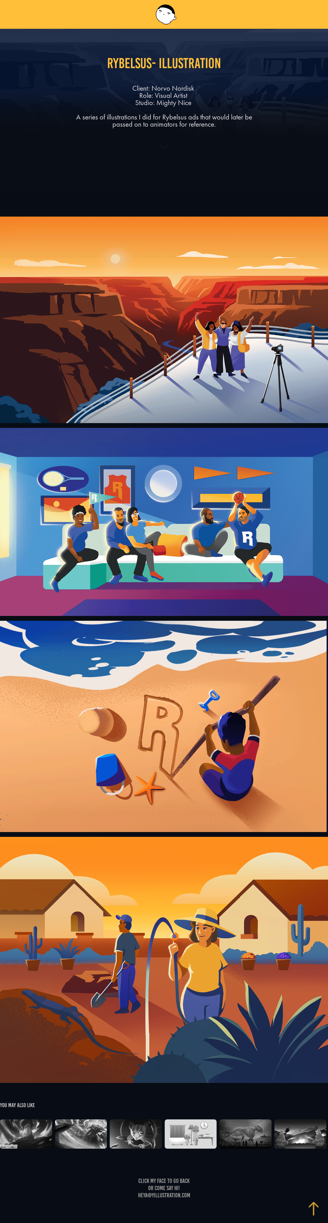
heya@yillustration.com (164, 1195)
